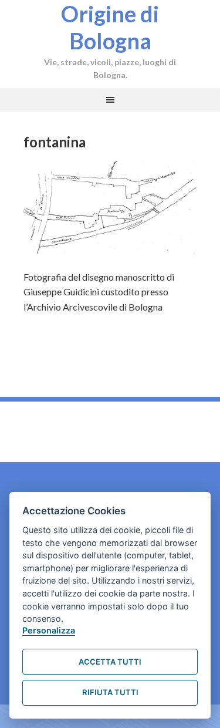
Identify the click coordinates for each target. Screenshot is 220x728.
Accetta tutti (110, 661)
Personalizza (48, 630)
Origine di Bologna (110, 27)
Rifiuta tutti (110, 692)
